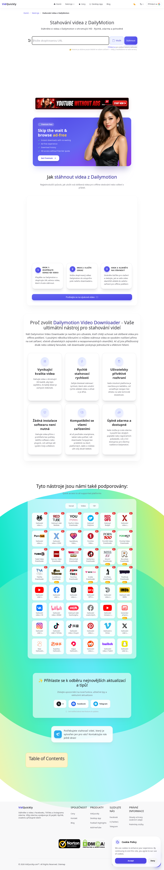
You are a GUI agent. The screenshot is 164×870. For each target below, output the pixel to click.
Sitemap (61, 864)
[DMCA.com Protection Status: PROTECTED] (93, 843)
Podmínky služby (136, 824)
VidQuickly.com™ (32, 864)
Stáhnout (130, 40)
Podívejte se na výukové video (80, 297)
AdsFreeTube (95, 827)
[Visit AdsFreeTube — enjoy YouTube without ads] (82, 103)
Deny (153, 860)
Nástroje (35, 13)
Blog (108, 4)
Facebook (114, 817)
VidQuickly (94, 813)
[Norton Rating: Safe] (69, 843)
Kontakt (74, 818)
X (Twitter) (114, 822)
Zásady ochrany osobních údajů (136, 818)
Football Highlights (98, 823)
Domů (58, 4)
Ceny (83, 4)
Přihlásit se (152, 4)
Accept (131, 860)
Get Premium (47, 158)
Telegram (114, 826)
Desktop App (97, 4)
